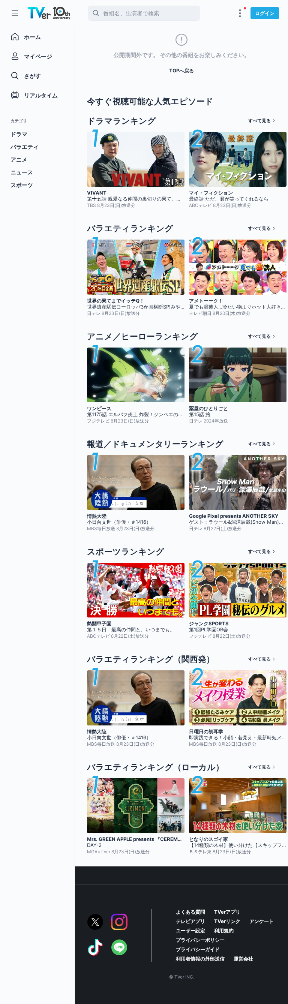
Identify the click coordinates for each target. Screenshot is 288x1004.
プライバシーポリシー (200, 940)
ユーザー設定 (190, 931)
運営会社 (243, 959)
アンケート (261, 921)
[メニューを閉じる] (15, 13)
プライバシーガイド (198, 949)
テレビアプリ (190, 921)
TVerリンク (227, 921)
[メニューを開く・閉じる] (240, 13)
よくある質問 (190, 912)
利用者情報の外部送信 (200, 959)
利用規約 (224, 931)
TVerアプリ (227, 912)
